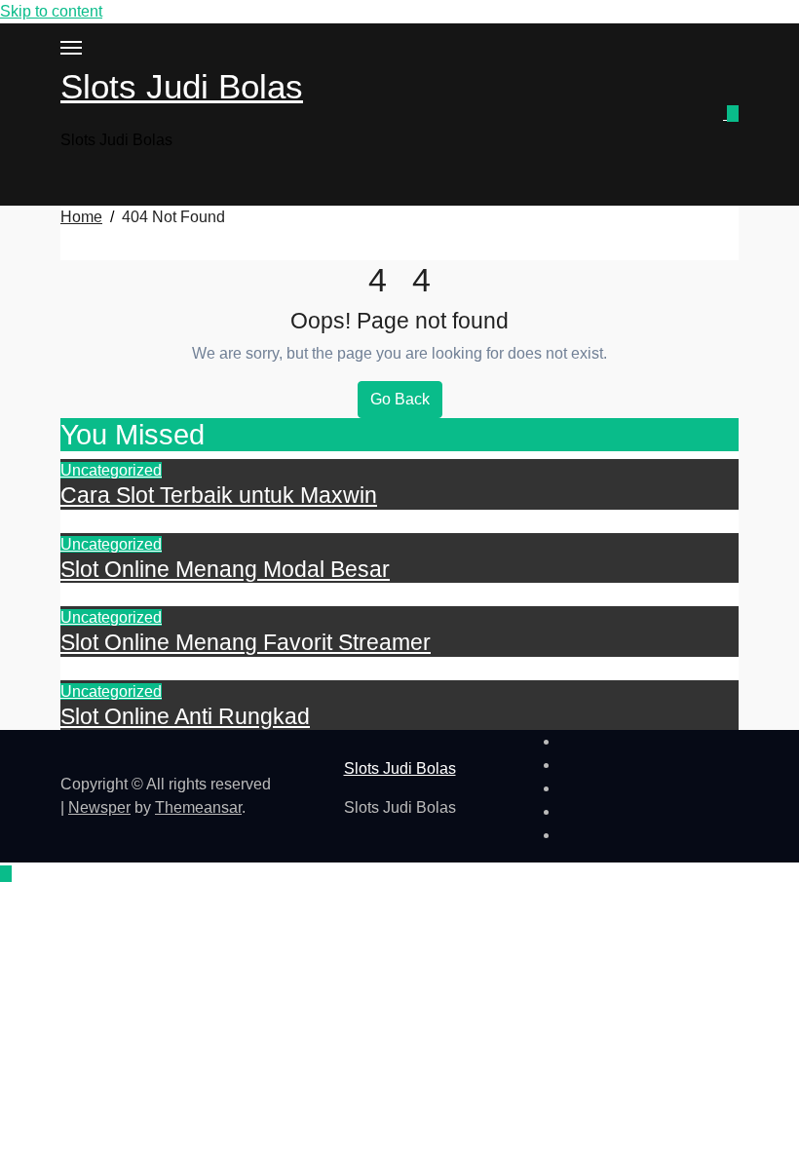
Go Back (400, 399)
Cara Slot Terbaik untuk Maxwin (218, 495)
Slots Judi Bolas (181, 86)
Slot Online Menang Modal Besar (225, 569)
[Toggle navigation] (71, 48)
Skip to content (51, 11)
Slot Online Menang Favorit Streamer (245, 642)
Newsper (99, 807)
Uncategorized (111, 470)
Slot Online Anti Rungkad (185, 716)
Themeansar (198, 807)
